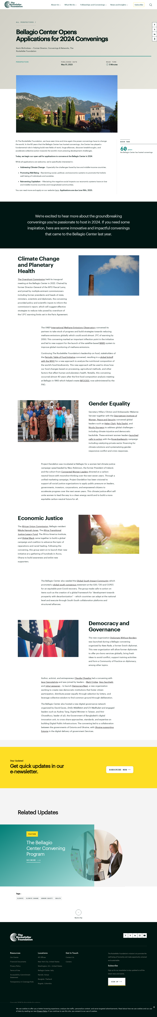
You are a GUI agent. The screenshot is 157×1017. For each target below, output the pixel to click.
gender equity (47, 898)
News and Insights (118, 5)
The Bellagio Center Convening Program (45, 848)
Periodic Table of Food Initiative (60, 357)
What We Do (69, 5)
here (57, 190)
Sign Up (114, 981)
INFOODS (84, 380)
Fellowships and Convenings (92, 5)
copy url (154, 39)
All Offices (42, 957)
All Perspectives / (26, 22)
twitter (154, 29)
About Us (55, 5)
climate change (32, 898)
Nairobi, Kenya (43, 975)
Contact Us (70, 957)
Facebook (125, 935)
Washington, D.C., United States (50, 966)
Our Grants (14, 957)
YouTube (144, 935)
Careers (69, 962)
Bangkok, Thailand (45, 979)
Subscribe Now (118, 770)
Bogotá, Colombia (45, 983)
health (58, 898)
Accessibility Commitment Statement (20, 976)
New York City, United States (48, 962)
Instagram (139, 935)
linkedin (154, 34)
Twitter (130, 935)
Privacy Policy (42, 1011)
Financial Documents (18, 962)
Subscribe (139, 5)
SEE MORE (31, 860)
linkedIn (135, 935)
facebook (154, 24)
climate (20, 898)
